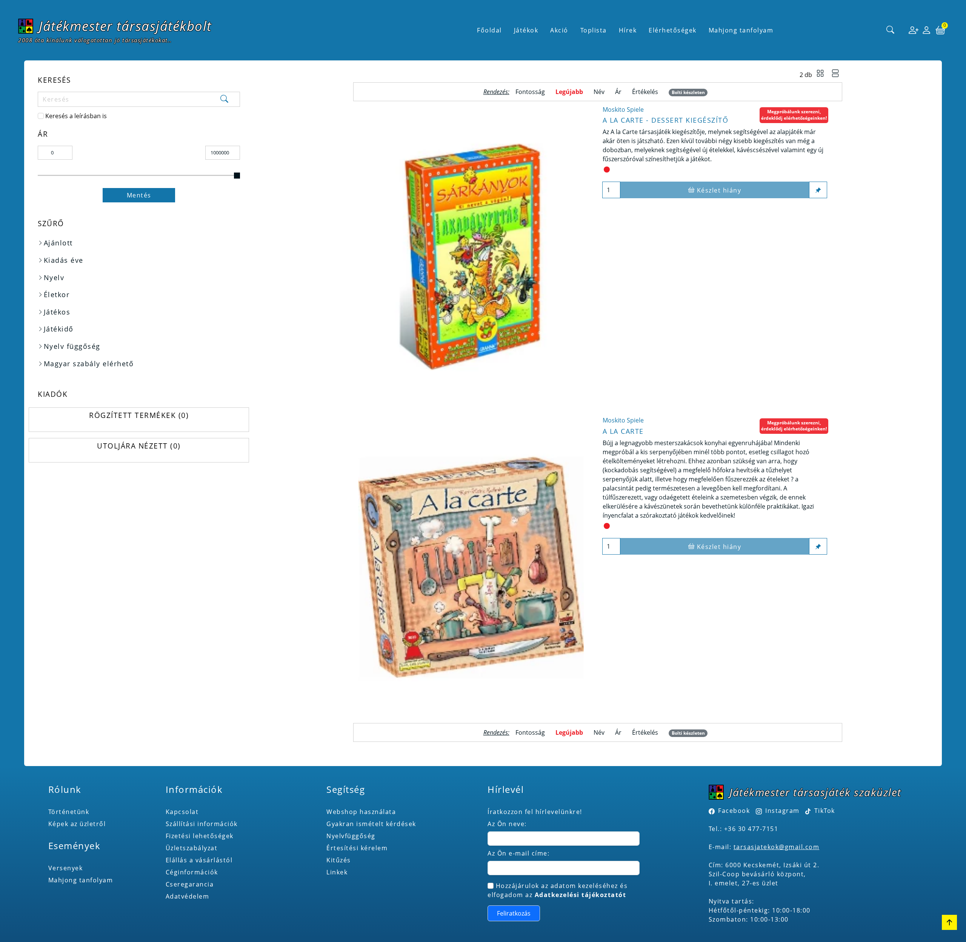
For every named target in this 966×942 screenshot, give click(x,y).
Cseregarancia (190, 884)
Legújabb (569, 92)
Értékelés (645, 92)
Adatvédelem (187, 896)
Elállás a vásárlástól (199, 860)
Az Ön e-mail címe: (518, 853)
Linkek (337, 872)
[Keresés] (890, 30)
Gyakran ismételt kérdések (371, 824)
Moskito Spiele (623, 109)
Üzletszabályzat (192, 848)
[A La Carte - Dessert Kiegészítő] (471, 256)
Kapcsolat (182, 812)
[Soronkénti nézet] (835, 74)
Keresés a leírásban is (76, 116)
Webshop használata (361, 812)
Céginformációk (192, 872)
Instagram (782, 810)
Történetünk (68, 812)
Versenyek (65, 868)
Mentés (139, 195)
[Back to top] (949, 922)
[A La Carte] (471, 567)
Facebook (734, 810)
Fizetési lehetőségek (200, 836)
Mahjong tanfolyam (80, 880)
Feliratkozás (514, 913)
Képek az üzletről (77, 824)
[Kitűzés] (818, 190)
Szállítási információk (202, 824)
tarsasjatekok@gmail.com (777, 847)
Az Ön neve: (507, 824)
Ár (618, 92)
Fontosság (530, 92)
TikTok (823, 810)
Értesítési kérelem (357, 848)
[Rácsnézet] (820, 74)
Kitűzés (338, 860)
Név (599, 92)
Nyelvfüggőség (350, 836)
